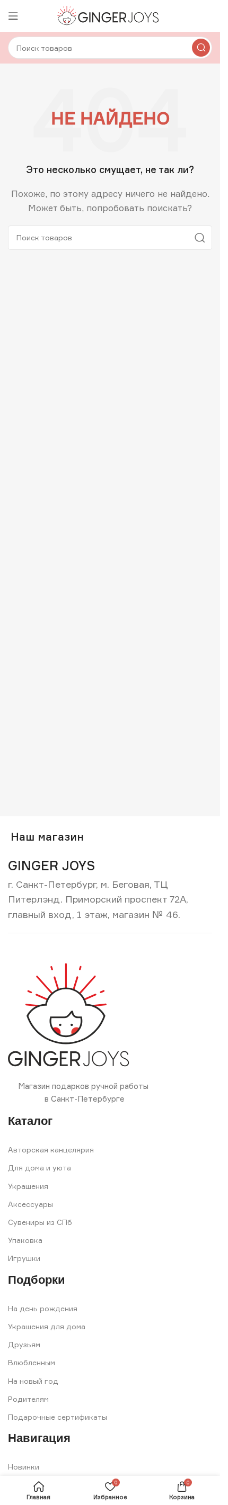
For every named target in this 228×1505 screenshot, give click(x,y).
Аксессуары (30, 1204)
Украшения (28, 1186)
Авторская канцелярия (51, 1149)
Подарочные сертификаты (57, 1416)
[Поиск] (201, 48)
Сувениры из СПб (40, 1222)
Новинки (23, 1466)
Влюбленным (31, 1362)
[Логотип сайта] (110, 15)
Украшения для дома (46, 1326)
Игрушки (24, 1258)
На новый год (33, 1380)
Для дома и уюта (39, 1167)
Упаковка (25, 1240)
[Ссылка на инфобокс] (51, 866)
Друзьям (24, 1344)
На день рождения (42, 1308)
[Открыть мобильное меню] (13, 15)
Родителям (28, 1398)
